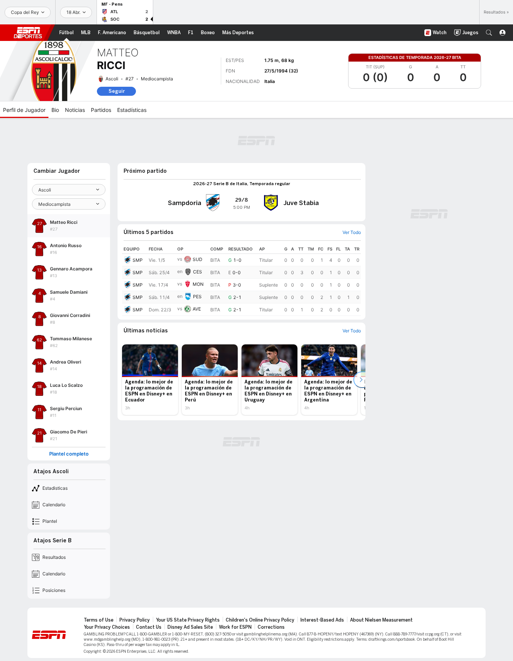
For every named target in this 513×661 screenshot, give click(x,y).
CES (197, 272)
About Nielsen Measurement (381, 620)
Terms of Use (98, 620)
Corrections (271, 627)
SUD (197, 259)
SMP (138, 260)
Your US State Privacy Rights (188, 620)
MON (198, 284)
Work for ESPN (235, 627)
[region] (241, 280)
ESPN (28, 32)
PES (197, 296)
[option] (150, 379)
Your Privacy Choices (107, 627)
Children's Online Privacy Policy (260, 620)
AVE (197, 309)
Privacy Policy (134, 620)
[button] (489, 33)
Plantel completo (69, 454)
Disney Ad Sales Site (190, 627)
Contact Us (148, 627)
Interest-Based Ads (322, 620)
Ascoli (112, 78)
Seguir (117, 91)
